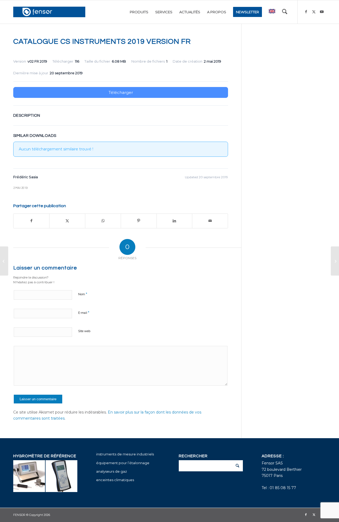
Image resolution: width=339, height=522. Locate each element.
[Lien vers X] (314, 12)
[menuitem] (139, 12)
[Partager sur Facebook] (31, 221)
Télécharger (121, 92)
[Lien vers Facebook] (306, 12)
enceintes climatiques (115, 480)
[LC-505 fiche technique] (4, 261)
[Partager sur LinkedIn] (174, 221)
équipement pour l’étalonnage (122, 463)
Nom (82, 294)
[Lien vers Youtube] (322, 12)
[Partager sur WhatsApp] (103, 221)
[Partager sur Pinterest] (139, 221)
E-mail (83, 312)
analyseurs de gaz (111, 471)
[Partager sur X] (67, 221)
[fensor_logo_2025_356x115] (49, 12)
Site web (84, 331)
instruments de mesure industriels (125, 454)
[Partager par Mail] (210, 221)
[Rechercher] (285, 12)
